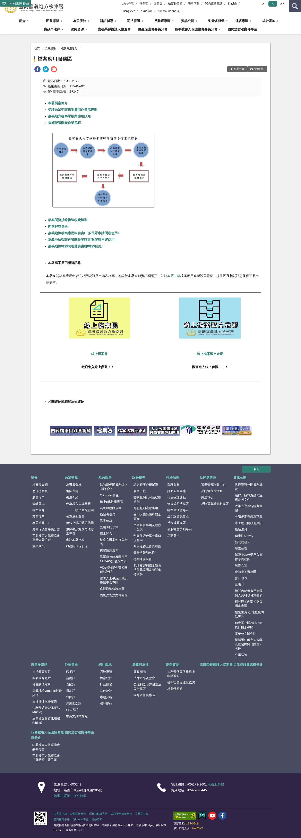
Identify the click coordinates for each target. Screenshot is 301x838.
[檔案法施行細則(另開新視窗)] (132, 434)
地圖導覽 (72, 491)
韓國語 (70, 697)
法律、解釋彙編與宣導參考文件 (249, 497)
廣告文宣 (241, 565)
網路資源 (77, 29)
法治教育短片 (41, 671)
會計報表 (241, 578)
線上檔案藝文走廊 (210, 354)
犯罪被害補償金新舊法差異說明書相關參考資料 (147, 570)
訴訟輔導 (106, 21)
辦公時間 (80, 796)
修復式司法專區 (178, 503)
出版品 (239, 584)
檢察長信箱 (175, 3)
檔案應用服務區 (55, 59)
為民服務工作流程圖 (147, 546)
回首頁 (158, 3)
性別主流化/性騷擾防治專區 (249, 614)
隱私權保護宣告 (98, 814)
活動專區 (173, 535)
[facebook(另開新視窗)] (222, 816)
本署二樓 (173, 276)
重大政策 (38, 546)
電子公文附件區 (245, 633)
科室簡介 (38, 510)
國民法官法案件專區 (242, 29)
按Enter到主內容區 (15, 3)
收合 (256, 469)
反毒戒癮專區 (176, 522)
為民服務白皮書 (110, 508)
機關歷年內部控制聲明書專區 (249, 604)
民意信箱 (106, 520)
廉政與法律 (52, 29)
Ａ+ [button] (282, 3)
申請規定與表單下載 (249, 516)
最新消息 (241, 529)
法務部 (144, 3)
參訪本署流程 (75, 540)
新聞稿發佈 (242, 542)
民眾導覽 (52, 21)
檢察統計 (106, 678)
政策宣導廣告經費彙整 (249, 508)
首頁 (37, 48)
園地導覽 (106, 671)
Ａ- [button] (264, 3)
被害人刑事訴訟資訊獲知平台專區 (114, 580)
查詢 (295, 6)
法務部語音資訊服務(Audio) (46, 710)
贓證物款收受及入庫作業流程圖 (249, 557)
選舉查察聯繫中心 (213, 484)
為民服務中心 (41, 522)
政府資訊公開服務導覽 (249, 487)
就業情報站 (175, 688)
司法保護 (133, 21)
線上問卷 (106, 533)
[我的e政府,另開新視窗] (202, 816)
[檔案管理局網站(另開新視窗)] (200, 434)
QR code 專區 (109, 495)
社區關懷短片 (41, 684)
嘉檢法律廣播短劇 (44, 701)
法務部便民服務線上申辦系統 (114, 487)
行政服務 (106, 684)
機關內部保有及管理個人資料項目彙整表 (249, 593)
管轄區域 (38, 503)
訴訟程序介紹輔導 (146, 484)
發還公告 (241, 548)
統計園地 (268, 21)
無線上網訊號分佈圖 (80, 522)
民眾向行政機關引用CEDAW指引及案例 (114, 559)
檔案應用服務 (69, 48)
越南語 (70, 678)
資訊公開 (187, 21)
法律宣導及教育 (144, 678)
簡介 (22, 21)
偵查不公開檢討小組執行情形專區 (249, 625)
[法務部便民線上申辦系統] (237, 434)
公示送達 (241, 655)
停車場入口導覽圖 (78, 503)
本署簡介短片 (41, 678)
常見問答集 (141, 814)
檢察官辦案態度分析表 (114, 542)
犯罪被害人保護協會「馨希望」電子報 (46, 758)
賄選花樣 (207, 497)
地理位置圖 (62, 796)
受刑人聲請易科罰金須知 (147, 516)
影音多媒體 (216, 21)
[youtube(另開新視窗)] (212, 816)
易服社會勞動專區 (179, 529)
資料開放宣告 (78, 814)
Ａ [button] (272, 3)
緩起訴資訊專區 (178, 516)
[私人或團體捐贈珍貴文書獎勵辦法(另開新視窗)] (164, 434)
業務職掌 (38, 516)
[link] (37, 70)
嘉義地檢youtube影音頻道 (47, 693)
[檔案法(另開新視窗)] (104, 434)
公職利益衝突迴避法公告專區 (147, 686)
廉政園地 (140, 671)
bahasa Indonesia (169, 11)
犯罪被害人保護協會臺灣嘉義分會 (46, 538)
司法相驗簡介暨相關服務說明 (114, 569)
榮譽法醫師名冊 (144, 552)
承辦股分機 (73, 484)
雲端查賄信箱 (109, 527)
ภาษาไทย (146, 11)
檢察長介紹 (40, 484)
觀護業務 (173, 484)
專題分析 (106, 697)
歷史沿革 (38, 497)
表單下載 (193, 3)
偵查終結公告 (244, 535)
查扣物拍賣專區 (245, 571)
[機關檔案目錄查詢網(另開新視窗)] (71, 434)
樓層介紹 (72, 497)
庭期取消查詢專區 (112, 589)
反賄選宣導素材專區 (215, 503)
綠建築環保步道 (77, 546)
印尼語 (70, 671)
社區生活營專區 (178, 510)
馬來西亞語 (73, 703)
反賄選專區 (162, 21)
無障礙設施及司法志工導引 (80, 531)
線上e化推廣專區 (111, 501)
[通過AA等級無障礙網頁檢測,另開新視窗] (184, 816)
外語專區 (241, 21)
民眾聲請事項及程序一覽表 (147, 527)
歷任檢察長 (40, 491)
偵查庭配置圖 (75, 516)
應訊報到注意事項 (146, 508)
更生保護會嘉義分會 (152, 29)
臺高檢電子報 (62, 819)
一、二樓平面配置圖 (80, 510)
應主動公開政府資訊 (249, 523)
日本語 (70, 690)
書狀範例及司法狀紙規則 (147, 499)
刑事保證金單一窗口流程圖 (147, 538)
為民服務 (79, 21)
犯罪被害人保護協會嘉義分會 (196, 29)
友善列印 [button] (259, 69)
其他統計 (106, 690)
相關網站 (106, 703)
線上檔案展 (99, 354)
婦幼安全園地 (176, 491)
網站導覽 (128, 3)
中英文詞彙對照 (77, 716)
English (232, 3)
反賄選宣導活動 (212, 491)
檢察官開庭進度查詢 (181, 682)
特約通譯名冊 (143, 559)
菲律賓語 (72, 709)
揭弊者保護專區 (144, 695)
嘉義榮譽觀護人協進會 (114, 29)
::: (2, 38)
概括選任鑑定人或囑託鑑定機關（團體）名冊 (249, 644)
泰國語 (70, 684)
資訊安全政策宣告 (121, 814)
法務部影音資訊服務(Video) (46, 720)
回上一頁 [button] (239, 69)
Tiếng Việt (128, 11)
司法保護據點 (176, 497)
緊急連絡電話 (213, 3)
